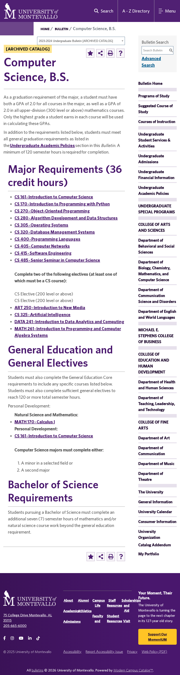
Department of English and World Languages (157, 314)
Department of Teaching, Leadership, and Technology (156, 403)
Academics (71, 611)
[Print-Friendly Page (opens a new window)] (110, 53)
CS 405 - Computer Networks (42, 245)
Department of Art (154, 438)
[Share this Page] (100, 53)
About (68, 600)
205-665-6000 (15, 626)
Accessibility (72, 651)
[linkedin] (30, 638)
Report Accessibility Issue (104, 651)
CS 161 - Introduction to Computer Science (53, 196)
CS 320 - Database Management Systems (54, 231)
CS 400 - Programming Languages (47, 238)
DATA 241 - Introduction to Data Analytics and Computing (69, 321)
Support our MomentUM (157, 636)
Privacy (132, 651)
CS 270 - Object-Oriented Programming (52, 210)
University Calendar (155, 511)
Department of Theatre (150, 476)
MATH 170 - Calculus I (34, 421)
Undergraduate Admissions (151, 159)
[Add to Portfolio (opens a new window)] (90, 53)
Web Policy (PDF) (154, 651)
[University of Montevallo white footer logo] (30, 600)
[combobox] (81, 41)
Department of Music (156, 463)
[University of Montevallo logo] (31, 11)
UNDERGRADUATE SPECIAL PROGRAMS (156, 209)
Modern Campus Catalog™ (133, 670)
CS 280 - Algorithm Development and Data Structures (66, 217)
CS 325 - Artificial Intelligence (42, 314)
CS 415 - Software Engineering (43, 252)
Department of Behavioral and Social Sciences (156, 246)
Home (45, 29)
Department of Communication (151, 450)
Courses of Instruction (156, 121)
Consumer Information (157, 521)
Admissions (72, 621)
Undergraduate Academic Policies (42, 145)
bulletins (37, 670)
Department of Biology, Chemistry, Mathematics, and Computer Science (154, 271)
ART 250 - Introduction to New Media (49, 307)
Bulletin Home (150, 83)
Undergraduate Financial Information (156, 174)
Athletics (85, 611)
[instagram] (12, 638)
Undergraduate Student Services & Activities (154, 140)
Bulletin (61, 29)
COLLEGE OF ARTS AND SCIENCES (154, 227)
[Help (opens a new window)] (120, 53)
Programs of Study (153, 96)
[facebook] (4, 638)
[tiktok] (38, 638)
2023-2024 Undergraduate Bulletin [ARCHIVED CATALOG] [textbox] (76, 41)
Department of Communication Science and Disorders (157, 295)
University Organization (149, 534)
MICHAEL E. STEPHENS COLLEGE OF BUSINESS (155, 336)
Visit (126, 621)
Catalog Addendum (154, 545)
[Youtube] (21, 638)
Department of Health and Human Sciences (156, 385)
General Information (155, 501)
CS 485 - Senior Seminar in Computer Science (57, 259)
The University (150, 492)
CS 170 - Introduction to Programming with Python (62, 203)
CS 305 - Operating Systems (41, 224)
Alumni (83, 600)
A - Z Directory (136, 10)
